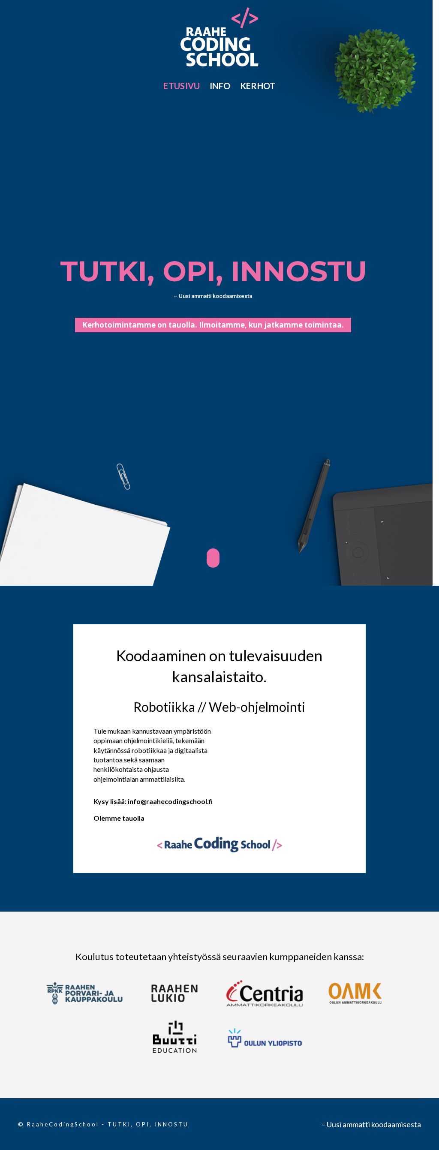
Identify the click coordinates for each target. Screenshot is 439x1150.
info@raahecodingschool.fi (170, 801)
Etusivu (181, 86)
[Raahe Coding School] (219, 35)
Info (220, 86)
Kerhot (258, 86)
